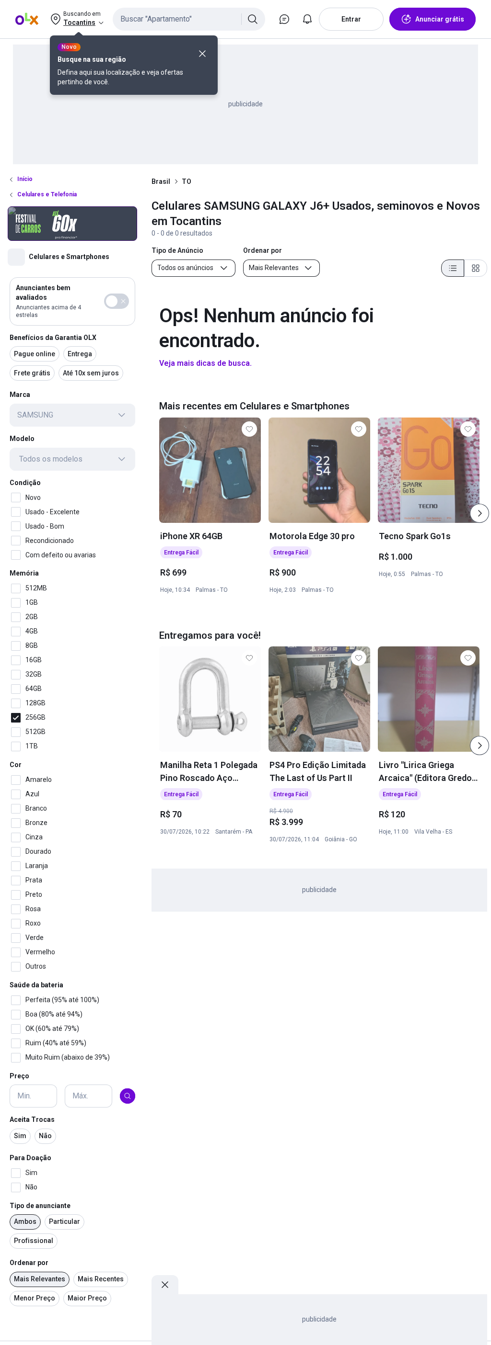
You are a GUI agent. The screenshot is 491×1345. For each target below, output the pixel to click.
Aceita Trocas (32, 1119)
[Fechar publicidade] (165, 1284)
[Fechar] (202, 53)
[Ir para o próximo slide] (479, 513)
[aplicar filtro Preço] (127, 1096)
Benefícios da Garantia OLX (53, 337)
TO (186, 181)
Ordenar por (29, 1262)
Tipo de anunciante (40, 1205)
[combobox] (189, 19)
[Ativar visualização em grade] (475, 268)
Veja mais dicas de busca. (205, 363)
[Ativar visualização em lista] (452, 268)
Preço (19, 1076)
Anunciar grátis (439, 19)
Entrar (351, 19)
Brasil (161, 181)
